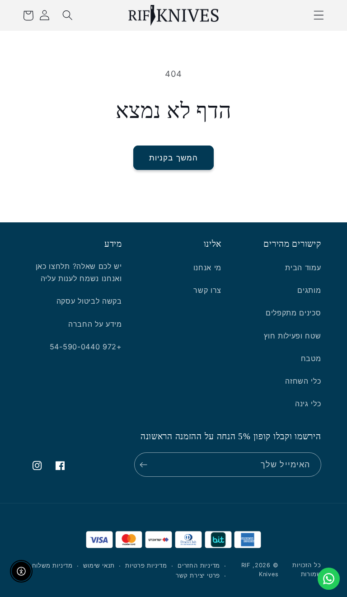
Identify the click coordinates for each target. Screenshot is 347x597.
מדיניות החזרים (199, 565)
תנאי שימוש (99, 565)
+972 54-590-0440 (86, 346)
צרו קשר (207, 290)
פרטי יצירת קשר (198, 575)
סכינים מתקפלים (293, 312)
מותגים (309, 290)
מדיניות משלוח (52, 565)
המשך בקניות (173, 157)
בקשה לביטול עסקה (89, 301)
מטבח (311, 358)
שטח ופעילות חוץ (292, 335)
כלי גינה (308, 403)
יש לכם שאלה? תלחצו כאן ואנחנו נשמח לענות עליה (79, 272)
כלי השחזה (303, 380)
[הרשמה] (145, 464)
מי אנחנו (207, 267)
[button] (319, 15)
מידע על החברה (95, 324)
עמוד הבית (303, 267)
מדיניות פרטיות (146, 565)
